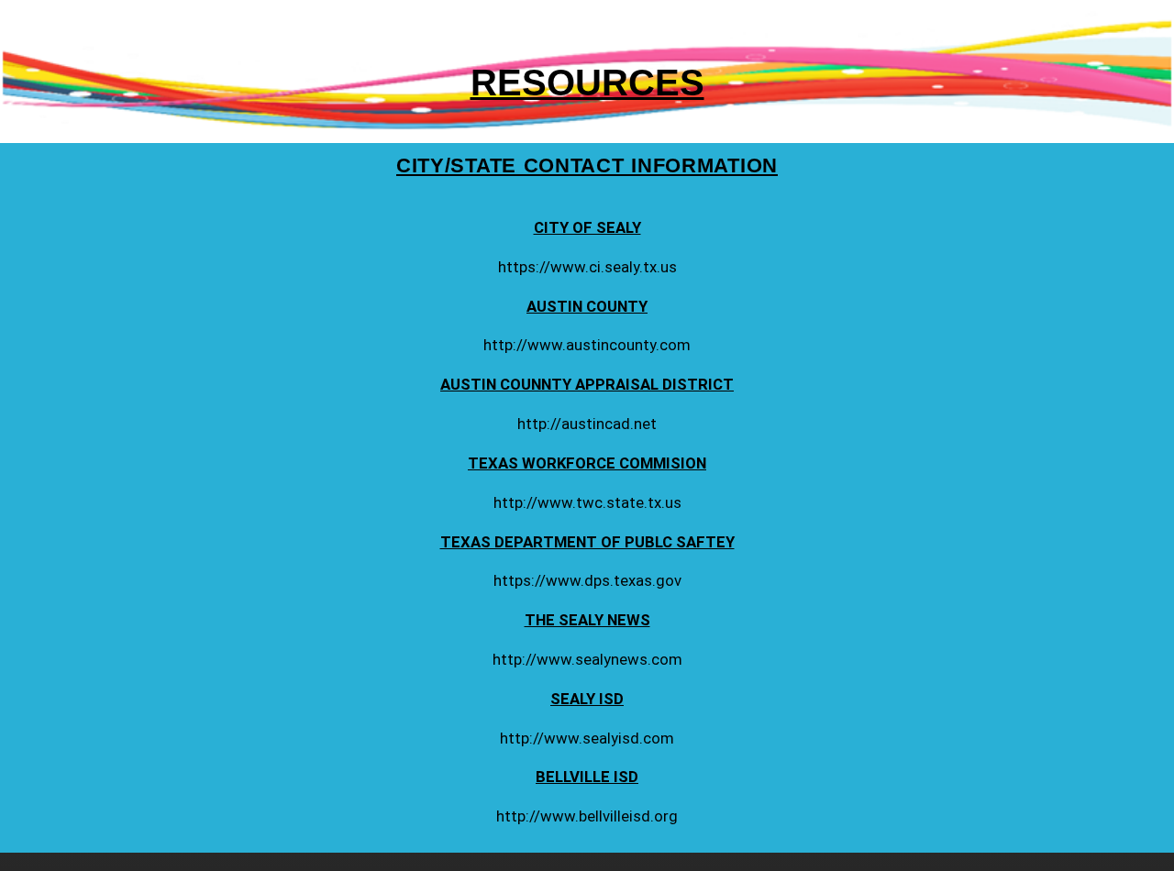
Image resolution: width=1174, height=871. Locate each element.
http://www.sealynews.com (587, 659)
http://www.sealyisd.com (587, 738)
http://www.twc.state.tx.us (587, 502)
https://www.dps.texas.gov (587, 580)
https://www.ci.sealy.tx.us (587, 267)
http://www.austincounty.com (587, 345)
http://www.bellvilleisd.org (587, 816)
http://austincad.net (587, 423)
